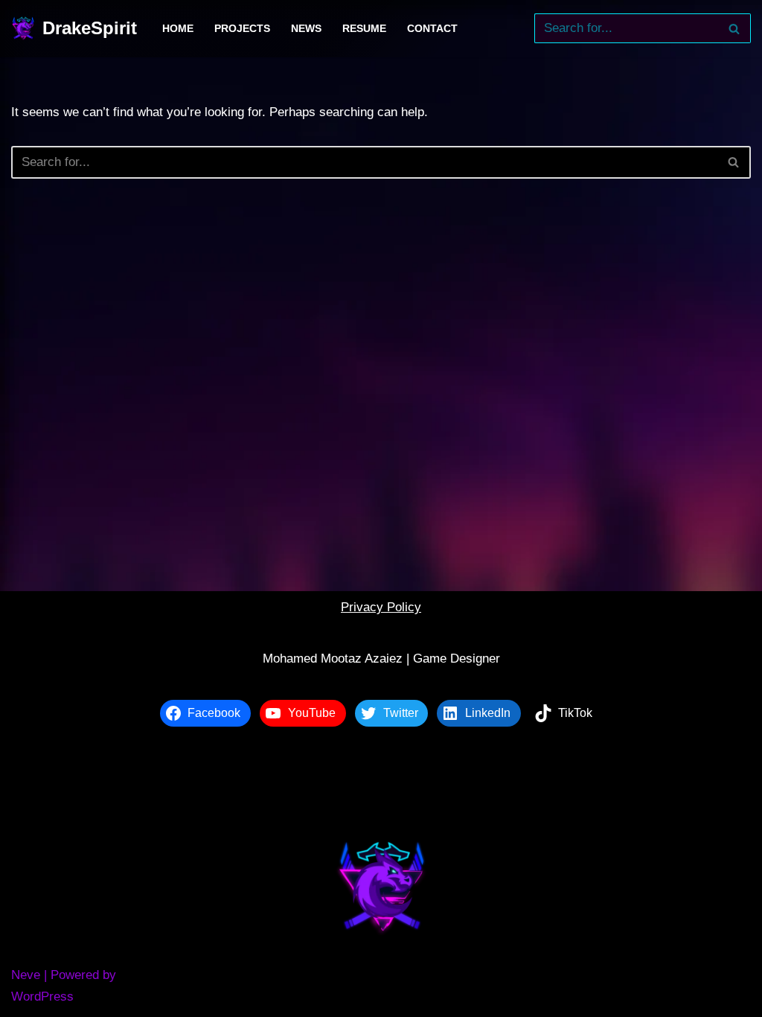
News (306, 28)
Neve (25, 975)
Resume (364, 28)
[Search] (734, 28)
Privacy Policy (381, 607)
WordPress (42, 996)
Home (177, 28)
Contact (432, 28)
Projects (242, 28)
